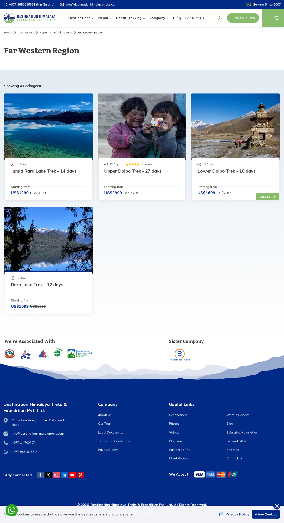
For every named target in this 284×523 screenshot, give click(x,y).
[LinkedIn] (64, 475)
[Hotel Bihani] (224, 354)
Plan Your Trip (243, 18)
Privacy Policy (108, 450)
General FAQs (236, 441)
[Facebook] (40, 475)
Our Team (105, 424)
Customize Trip (179, 450)
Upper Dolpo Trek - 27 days (133, 171)
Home (8, 32)
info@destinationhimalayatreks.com (91, 4)
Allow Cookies (266, 514)
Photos (174, 424)
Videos (174, 432)
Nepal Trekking (62, 32)
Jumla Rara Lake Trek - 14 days (44, 171)
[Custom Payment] (216, 474)
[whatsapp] (12, 510)
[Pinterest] (80, 475)
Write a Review (238, 415)
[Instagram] (56, 475)
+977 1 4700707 (23, 443)
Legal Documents (110, 432)
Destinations (26, 32)
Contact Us (194, 18)
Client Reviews (179, 458)
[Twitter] (48, 475)
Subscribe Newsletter (242, 432)
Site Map (233, 450)
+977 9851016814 (25, 452)
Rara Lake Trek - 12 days (37, 284)
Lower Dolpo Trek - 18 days (226, 171)
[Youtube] (72, 475)
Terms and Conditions (114, 441)
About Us (105, 415)
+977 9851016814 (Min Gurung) (31, 4)
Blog (177, 18)
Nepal (43, 32)
